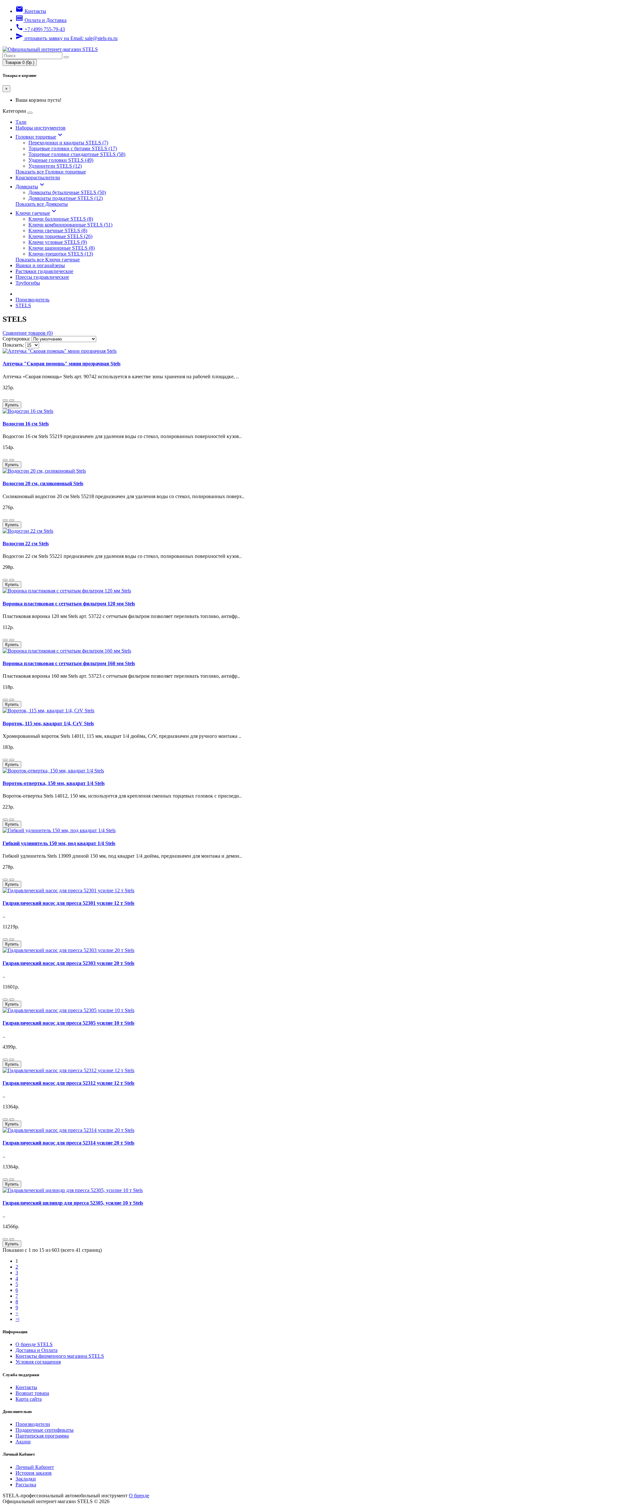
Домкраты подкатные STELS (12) (65, 198)
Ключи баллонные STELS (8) (60, 219)
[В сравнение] (11, 400)
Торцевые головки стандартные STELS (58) (76, 154)
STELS (23, 305)
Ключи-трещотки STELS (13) (60, 253)
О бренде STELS (34, 1344)
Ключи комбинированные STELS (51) (70, 224)
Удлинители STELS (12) (55, 166)
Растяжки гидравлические (44, 271)
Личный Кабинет (35, 1467)
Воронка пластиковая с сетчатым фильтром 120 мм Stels (69, 603)
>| (17, 1319)
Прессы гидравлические (42, 277)
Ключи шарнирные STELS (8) (61, 248)
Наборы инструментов (41, 128)
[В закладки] (5, 400)
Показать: (13, 345)
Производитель (32, 299)
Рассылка (26, 1484)
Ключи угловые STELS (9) (57, 242)
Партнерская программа (42, 1436)
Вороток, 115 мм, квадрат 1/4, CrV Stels (48, 723)
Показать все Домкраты (42, 204)
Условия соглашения (38, 1362)
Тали (21, 122)
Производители (33, 1424)
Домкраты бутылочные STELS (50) (67, 192)
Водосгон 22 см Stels (26, 543)
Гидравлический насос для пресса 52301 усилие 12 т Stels (68, 903)
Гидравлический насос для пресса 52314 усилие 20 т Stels (68, 1143)
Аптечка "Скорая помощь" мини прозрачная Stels (61, 363)
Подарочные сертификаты (45, 1430)
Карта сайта (29, 1399)
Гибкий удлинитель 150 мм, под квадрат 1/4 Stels (59, 843)
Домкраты (31, 186)
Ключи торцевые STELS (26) (60, 236)
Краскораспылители (38, 177)
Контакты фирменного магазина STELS (60, 1356)
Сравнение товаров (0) (28, 333)
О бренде (139, 1495)
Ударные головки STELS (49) (60, 160)
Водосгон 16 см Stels (26, 423)
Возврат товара (32, 1393)
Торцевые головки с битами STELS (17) (72, 148)
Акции (23, 1441)
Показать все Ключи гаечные (48, 259)
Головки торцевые (40, 137)
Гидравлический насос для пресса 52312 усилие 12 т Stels (68, 1083)
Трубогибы (28, 283)
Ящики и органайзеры (40, 265)
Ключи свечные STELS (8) (57, 230)
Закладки (26, 1478)
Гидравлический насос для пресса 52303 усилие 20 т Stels (68, 963)
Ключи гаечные (37, 213)
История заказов (34, 1473)
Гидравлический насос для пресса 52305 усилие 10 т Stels (68, 1023)
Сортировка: (16, 338)
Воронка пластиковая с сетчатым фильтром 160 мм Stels (69, 663)
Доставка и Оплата (36, 1350)
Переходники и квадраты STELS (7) (68, 142)
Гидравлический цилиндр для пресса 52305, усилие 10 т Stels (73, 1203)
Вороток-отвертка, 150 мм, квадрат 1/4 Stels (54, 783)
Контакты (26, 1387)
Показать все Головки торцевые (51, 171)
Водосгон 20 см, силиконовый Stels (43, 483)
